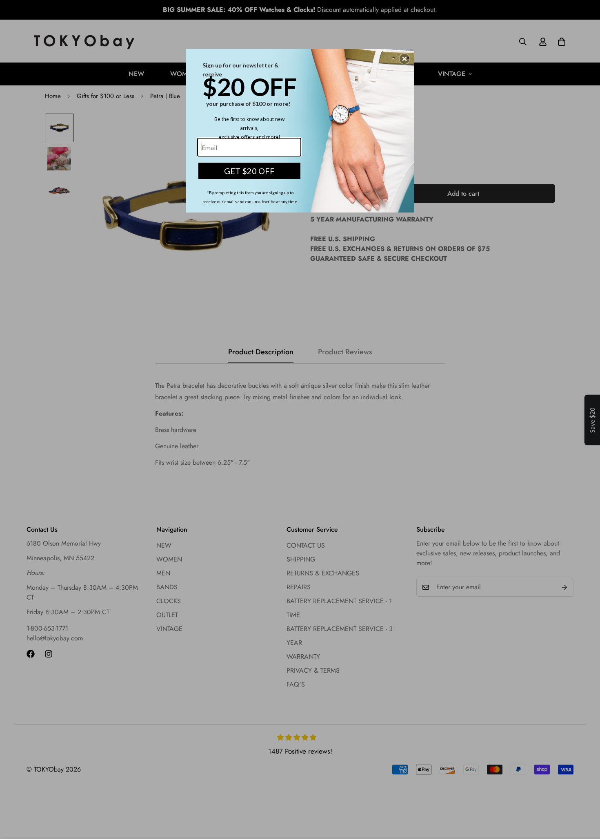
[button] (404, 59)
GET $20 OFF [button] (249, 171)
